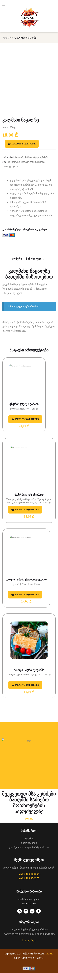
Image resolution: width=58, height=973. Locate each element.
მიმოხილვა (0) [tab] (35, 259)
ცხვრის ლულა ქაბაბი (24, 404)
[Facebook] (19, 911)
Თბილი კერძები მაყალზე (31, 161)
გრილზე (12, 161)
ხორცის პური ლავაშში (29, 670)
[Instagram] (26, 911)
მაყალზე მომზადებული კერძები (31, 156)
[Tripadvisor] (32, 911)
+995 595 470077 (29, 878)
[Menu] (3, 4)
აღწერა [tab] (17, 259)
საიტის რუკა (29, 940)
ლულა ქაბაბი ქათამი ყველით (26, 579)
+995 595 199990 (29, 874)
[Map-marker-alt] (38, 911)
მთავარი (7, 37)
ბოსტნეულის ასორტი (29, 494)
